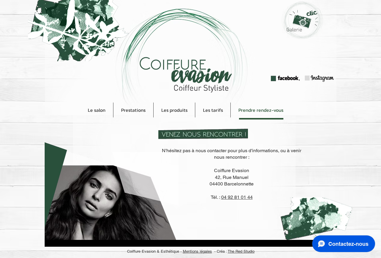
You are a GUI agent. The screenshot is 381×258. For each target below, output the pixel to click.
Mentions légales (197, 251)
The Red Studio (241, 251)
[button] (174, 110)
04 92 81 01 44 (237, 197)
